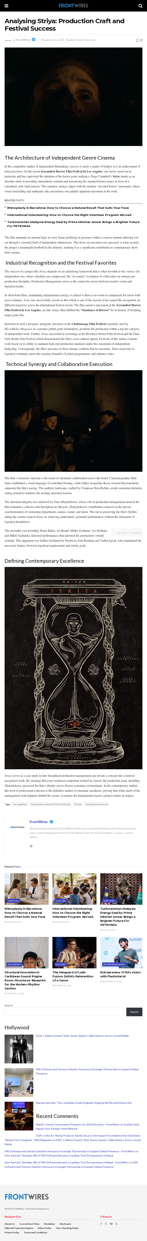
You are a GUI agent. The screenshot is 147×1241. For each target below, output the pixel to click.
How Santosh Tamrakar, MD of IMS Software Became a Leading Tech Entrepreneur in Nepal (59, 1155)
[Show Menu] (6, 5)
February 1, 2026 (15, 993)
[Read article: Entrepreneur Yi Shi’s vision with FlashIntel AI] (122, 952)
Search (9, 1005)
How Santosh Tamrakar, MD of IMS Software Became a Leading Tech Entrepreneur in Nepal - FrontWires (67, 1162)
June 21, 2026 (109, 930)
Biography (14, 964)
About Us (10, 1223)
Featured (109, 901)
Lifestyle (13, 901)
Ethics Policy (44, 1228)
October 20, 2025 (62, 985)
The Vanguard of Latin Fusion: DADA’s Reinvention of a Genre (72, 976)
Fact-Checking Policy (67, 1228)
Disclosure (65, 1223)
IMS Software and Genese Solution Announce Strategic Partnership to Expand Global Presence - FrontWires (70, 1151)
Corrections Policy (29, 1223)
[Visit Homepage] (73, 5)
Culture (61, 901)
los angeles (20, 804)
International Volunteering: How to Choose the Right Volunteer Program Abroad (69, 215)
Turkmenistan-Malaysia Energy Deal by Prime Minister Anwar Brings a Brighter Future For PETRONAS (118, 917)
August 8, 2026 (13, 922)
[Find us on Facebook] (101, 1224)
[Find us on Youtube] (111, 1224)
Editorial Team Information (19, 1228)
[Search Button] (140, 5)
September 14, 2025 (112, 981)
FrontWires (23, 39)
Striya (77, 804)
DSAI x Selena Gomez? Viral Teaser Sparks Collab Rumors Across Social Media (82, 1035)
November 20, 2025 (53, 39)
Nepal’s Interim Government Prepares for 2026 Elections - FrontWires (78, 1124)
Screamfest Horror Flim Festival (50, 804)
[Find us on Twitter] (106, 1224)
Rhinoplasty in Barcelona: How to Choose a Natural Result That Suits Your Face (68, 208)
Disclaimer (49, 1223)
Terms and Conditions (35, 1232)
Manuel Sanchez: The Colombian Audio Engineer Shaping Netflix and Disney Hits (84, 1102)
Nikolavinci (43, 1208)
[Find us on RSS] (116, 1224)
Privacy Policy (12, 1232)
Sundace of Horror (97, 804)
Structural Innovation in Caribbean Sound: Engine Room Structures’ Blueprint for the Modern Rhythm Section (25, 980)
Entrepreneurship (114, 964)
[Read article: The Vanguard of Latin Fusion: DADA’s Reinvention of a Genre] (74, 952)
